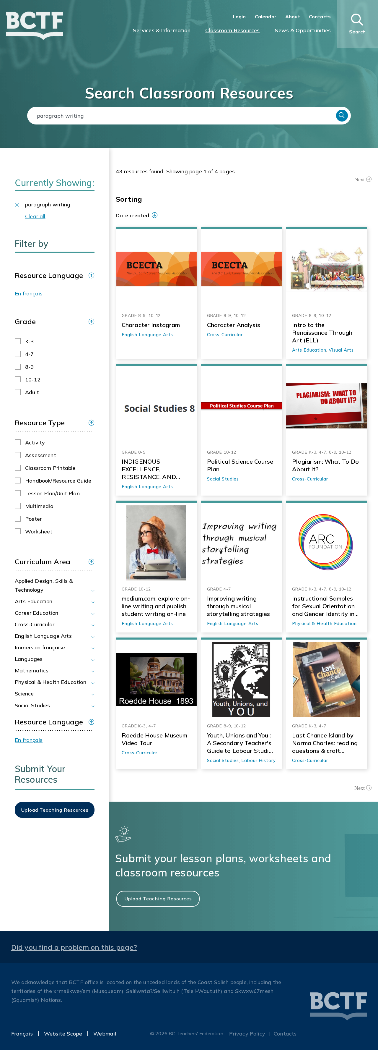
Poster (33, 518)
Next (359, 179)
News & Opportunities (303, 30)
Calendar (265, 17)
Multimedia (39, 506)
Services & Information (162, 30)
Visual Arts (341, 350)
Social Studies (32, 705)
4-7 (29, 354)
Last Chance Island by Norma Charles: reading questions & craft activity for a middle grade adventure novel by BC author (325, 743)
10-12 (32, 379)
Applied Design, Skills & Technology (44, 585)
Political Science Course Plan (240, 465)
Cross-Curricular (34, 624)
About (292, 17)
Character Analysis (233, 325)
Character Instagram (151, 325)
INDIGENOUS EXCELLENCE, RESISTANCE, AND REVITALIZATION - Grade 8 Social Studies (153, 469)
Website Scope (63, 1033)
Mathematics (31, 670)
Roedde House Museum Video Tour (154, 739)
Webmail (104, 1033)
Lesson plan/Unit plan (52, 493)
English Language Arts (43, 635)
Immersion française (40, 647)
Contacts (320, 17)
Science (24, 693)
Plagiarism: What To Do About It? (325, 465)
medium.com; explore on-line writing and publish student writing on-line (156, 606)
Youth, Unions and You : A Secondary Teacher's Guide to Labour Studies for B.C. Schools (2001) (241, 743)
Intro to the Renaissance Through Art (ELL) (322, 332)
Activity (35, 442)
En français (29, 293)
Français (22, 1033)
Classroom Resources (232, 30)
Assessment (40, 455)
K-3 (29, 341)
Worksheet (39, 531)
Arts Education (34, 601)
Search (342, 116)
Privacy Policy (247, 1033)
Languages (29, 659)
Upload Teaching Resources (158, 898)
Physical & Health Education (50, 682)
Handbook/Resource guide (58, 480)
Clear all (35, 216)
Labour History (258, 760)
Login (239, 17)
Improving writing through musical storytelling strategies (238, 606)
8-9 (29, 366)
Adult (32, 392)
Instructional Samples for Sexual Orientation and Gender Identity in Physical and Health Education (323, 606)
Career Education (36, 612)
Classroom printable (50, 468)
